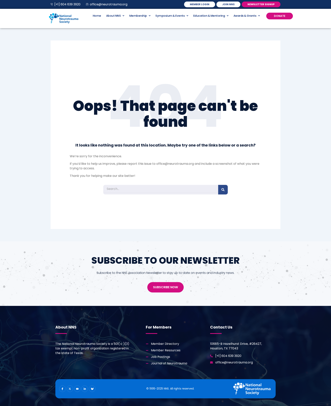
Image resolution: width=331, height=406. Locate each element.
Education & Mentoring (209, 16)
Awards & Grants (245, 16)
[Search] (223, 189)
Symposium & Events (170, 16)
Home (97, 16)
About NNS (113, 16)
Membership (138, 16)
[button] (115, 16)
